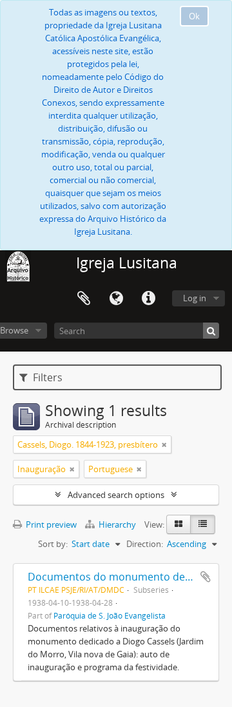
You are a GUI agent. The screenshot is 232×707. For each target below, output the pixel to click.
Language (116, 299)
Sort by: (53, 544)
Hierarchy (117, 524)
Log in (194, 298)
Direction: (144, 544)
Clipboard (84, 299)
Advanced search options (116, 495)
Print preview (50, 524)
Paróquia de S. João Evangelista (109, 615)
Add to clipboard (205, 576)
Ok (194, 16)
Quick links (148, 299)
